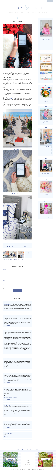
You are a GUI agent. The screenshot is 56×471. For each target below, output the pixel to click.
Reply (8, 325)
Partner (28, 458)
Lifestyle (22, 12)
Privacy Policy (24, 469)
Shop (39, 12)
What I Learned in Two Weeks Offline (21, 260)
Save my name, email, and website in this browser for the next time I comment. (16, 288)
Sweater (15, 193)
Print (14, 149)
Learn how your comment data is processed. (24, 293)
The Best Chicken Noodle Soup (45, 67)
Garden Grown (45, 458)
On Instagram (10, 458)
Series (28, 12)
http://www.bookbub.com (8, 304)
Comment (5, 269)
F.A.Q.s (28, 462)
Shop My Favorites (46, 146)
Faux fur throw (20, 193)
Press (28, 460)
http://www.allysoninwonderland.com (10, 397)
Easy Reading (17, 21)
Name (4, 280)
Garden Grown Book (28, 456)
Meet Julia (46, 46)
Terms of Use (19, 469)
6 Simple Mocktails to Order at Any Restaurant (46, 58)
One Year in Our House (6, 259)
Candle (21, 149)
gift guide (44, 12)
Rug (13, 193)
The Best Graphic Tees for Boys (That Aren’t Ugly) (45, 76)
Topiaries (17, 149)
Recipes (16, 12)
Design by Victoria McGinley (32, 469)
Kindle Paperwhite (11, 98)
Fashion (11, 12)
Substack (34, 12)
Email (4, 284)
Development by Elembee (41, 469)
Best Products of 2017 (13, 259)
